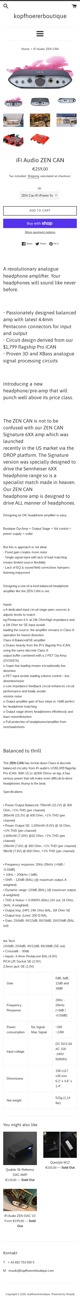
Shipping (33, 176)
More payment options (40, 232)
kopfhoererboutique (40, 16)
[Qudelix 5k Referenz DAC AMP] (20, 1148)
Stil (39, 188)
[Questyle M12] (60, 1145)
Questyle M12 (60, 1162)
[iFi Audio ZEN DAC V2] (20, 1200)
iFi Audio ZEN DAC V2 (20, 1216)
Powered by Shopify (63, 1294)
